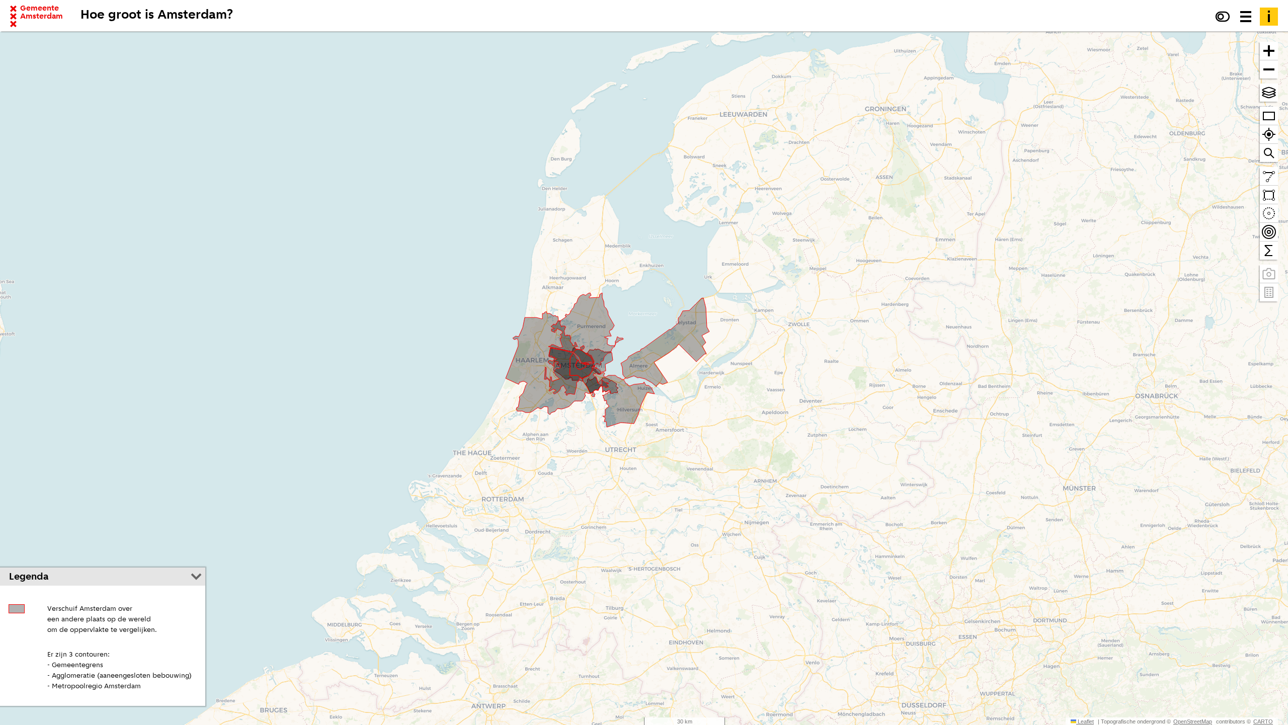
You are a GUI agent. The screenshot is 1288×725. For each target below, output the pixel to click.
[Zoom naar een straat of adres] (1269, 153)
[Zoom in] (1269, 51)
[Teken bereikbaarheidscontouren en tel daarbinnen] (1269, 232)
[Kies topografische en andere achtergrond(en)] (1269, 93)
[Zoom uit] (1269, 69)
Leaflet (1085, 721)
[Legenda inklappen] (196, 577)
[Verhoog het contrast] (1223, 17)
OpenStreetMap (1192, 721)
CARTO (1263, 721)
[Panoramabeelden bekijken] (1269, 274)
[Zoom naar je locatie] (1269, 134)
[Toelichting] (1269, 17)
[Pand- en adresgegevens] (1269, 292)
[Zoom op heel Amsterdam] (1269, 116)
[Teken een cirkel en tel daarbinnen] (1269, 213)
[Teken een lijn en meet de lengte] (1269, 176)
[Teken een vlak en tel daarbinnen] (1269, 195)
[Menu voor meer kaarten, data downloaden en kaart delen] (1246, 17)
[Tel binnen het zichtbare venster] (1269, 250)
